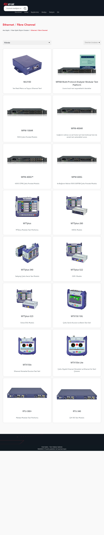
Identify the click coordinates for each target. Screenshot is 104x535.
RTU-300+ (27, 411)
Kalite (26, 12)
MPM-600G (77, 177)
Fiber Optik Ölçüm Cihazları (20, 30)
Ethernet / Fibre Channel (39, 30)
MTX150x (27, 364)
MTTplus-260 (77, 223)
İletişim (51, 12)
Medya (44, 12)
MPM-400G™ (27, 177)
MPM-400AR (77, 128)
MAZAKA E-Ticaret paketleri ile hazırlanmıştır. (52, 449)
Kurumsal (18, 12)
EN (58, 12)
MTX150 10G (77, 316)
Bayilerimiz (35, 12)
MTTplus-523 (27, 316)
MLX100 (27, 81)
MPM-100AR (27, 130)
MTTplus (27, 223)
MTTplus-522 (77, 269)
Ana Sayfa (6, 30)
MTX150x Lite (77, 362)
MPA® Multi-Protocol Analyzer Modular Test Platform (77, 83)
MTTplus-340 (27, 269)
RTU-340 (77, 411)
